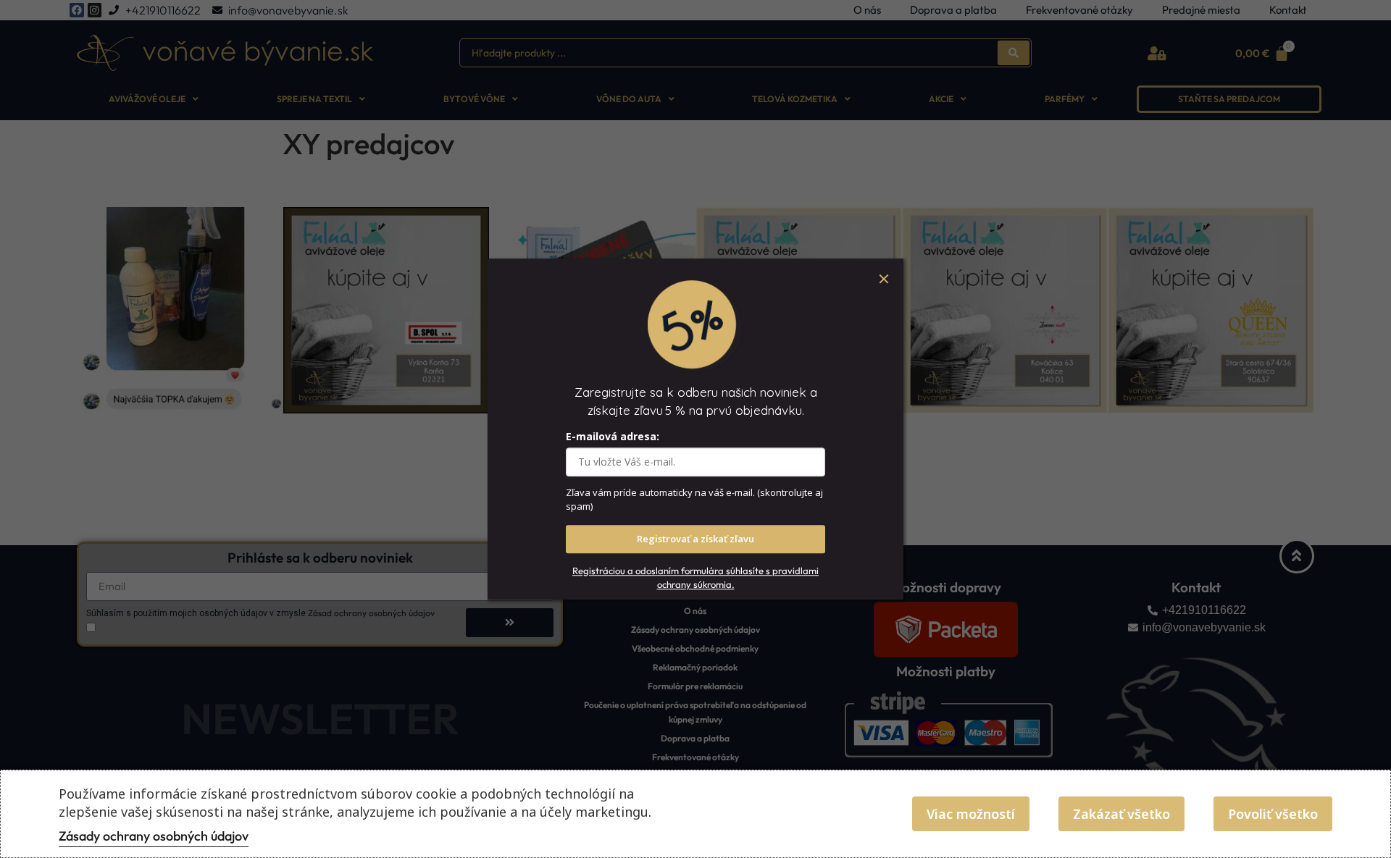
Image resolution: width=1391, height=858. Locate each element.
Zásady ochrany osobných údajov (153, 836)
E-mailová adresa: (612, 436)
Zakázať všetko (1121, 814)
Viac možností (971, 814)
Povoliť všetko (1273, 814)
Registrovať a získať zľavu (695, 538)
